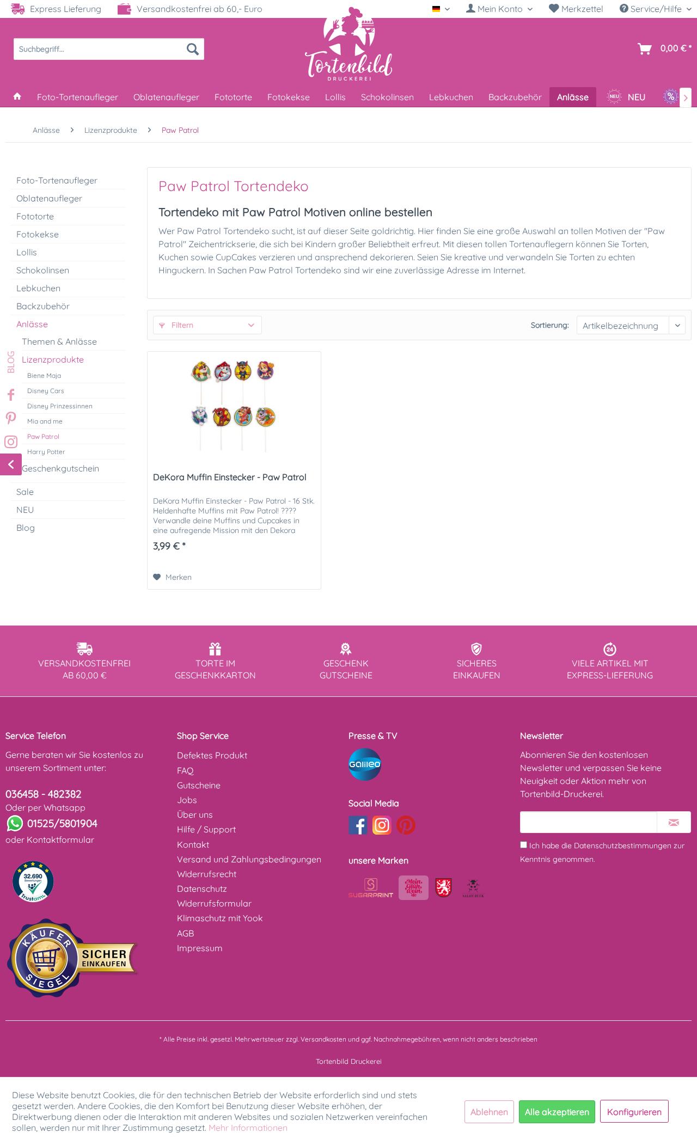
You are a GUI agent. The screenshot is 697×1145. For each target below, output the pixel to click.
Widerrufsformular (214, 903)
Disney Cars (45, 391)
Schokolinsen (42, 270)
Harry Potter (46, 452)
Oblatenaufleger (49, 198)
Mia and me (45, 421)
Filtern (181, 325)
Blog (25, 527)
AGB (185, 933)
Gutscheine (199, 785)
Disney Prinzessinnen (60, 406)
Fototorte (35, 216)
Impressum (200, 947)
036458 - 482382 (43, 793)
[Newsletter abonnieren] (674, 822)
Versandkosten (323, 1039)
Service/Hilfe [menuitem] (656, 8)
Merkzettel (581, 8)
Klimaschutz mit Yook (220, 918)
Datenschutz (202, 888)
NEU (25, 509)
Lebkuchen (38, 288)
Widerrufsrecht (206, 873)
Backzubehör (43, 306)
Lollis (26, 252)
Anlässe (32, 324)
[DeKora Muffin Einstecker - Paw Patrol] (234, 406)
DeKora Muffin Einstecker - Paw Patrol (230, 477)
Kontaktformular (60, 839)
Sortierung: (550, 325)
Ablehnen (489, 1111)
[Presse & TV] (431, 764)
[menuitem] (499, 9)
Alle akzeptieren (557, 1111)
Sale (25, 491)
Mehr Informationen (248, 1127)
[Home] (17, 97)
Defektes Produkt (212, 755)
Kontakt (193, 844)
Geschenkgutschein (60, 468)
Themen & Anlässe (59, 341)
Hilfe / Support (206, 829)
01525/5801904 (62, 823)
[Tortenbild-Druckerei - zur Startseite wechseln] (348, 43)
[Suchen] (192, 49)
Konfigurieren (634, 1111)
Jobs (187, 799)
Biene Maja (44, 375)
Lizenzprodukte (53, 359)
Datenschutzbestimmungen (622, 845)
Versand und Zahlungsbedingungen (249, 859)
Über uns (195, 814)
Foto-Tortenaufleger (56, 180)
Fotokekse (37, 234)
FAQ (185, 770)
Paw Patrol (43, 436)
